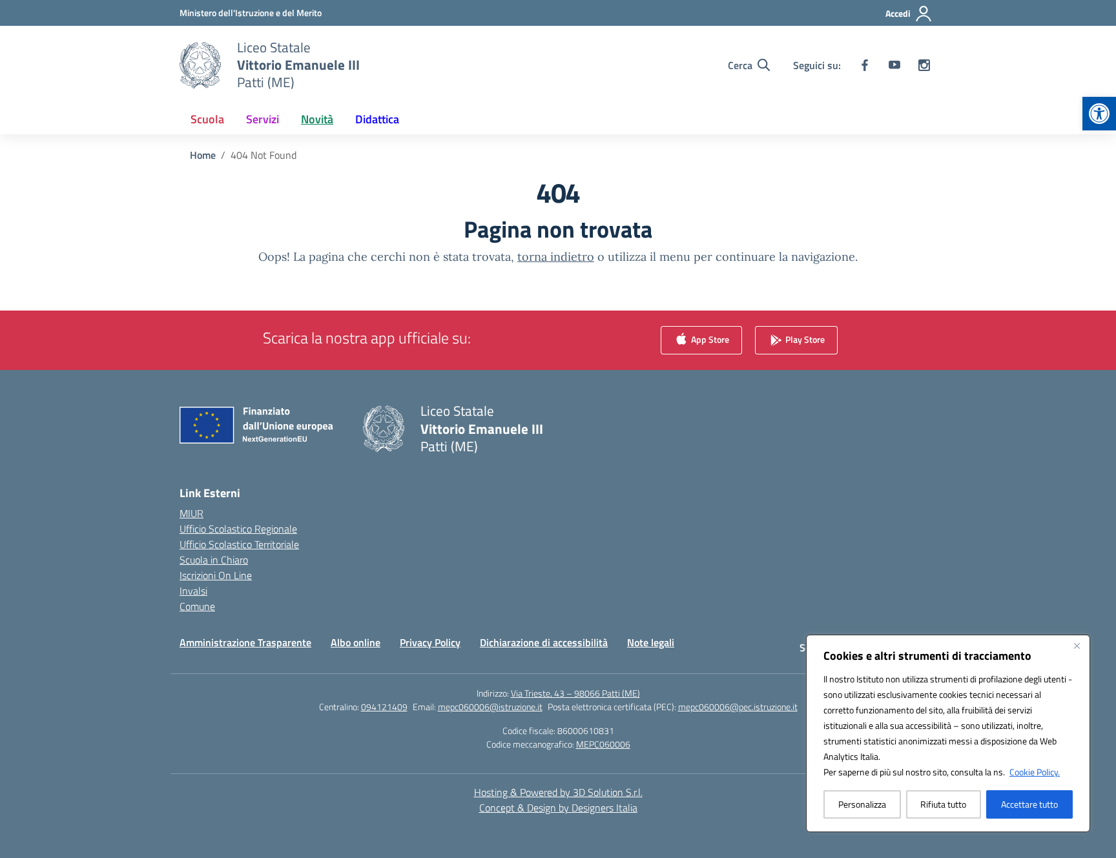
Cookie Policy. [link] (1034, 772)
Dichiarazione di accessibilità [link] (544, 642)
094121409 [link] (384, 706)
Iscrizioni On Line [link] (216, 575)
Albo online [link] (355, 642)
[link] (1099, 113)
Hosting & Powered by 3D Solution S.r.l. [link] (558, 792)
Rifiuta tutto (943, 804)
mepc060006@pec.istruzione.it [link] (738, 706)
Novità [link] (317, 119)
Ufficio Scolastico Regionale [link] (238, 528)
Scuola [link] (207, 119)
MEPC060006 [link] (603, 744)
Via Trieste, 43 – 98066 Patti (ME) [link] (575, 693)
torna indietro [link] (555, 256)
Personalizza (862, 804)
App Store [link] (709, 339)
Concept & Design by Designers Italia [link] (558, 807)
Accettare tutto (1029, 804)
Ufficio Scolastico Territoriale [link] (239, 544)
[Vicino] (1076, 645)
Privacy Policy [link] (430, 642)
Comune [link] (197, 606)
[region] (948, 733)
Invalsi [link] (193, 590)
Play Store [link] (804, 339)
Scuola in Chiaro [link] (214, 559)
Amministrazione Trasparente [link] (245, 642)
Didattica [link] (377, 119)
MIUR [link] (191, 513)
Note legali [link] (650, 642)
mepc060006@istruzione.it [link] (490, 706)
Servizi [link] (262, 119)
